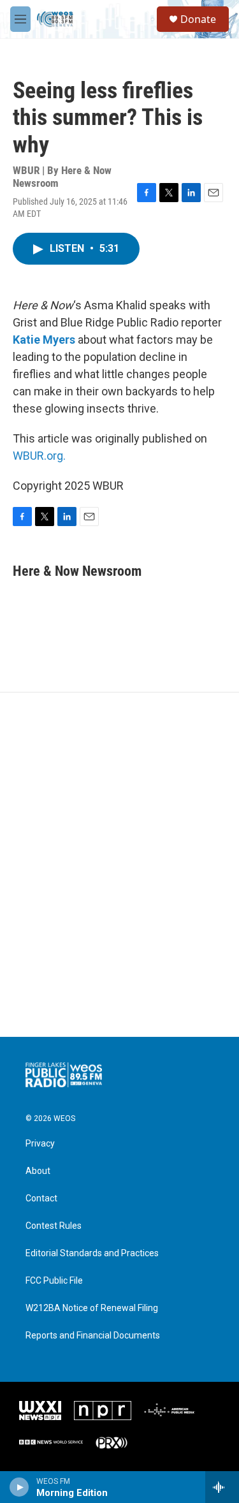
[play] (19, 1487)
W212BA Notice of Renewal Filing (91, 1308)
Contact (41, 1198)
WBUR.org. (39, 455)
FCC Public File (54, 1281)
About (37, 1171)
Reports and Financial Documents (92, 1335)
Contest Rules (53, 1226)
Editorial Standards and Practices (92, 1253)
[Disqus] (119, 864)
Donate (198, 19)
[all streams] (222, 1487)
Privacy (40, 1143)
